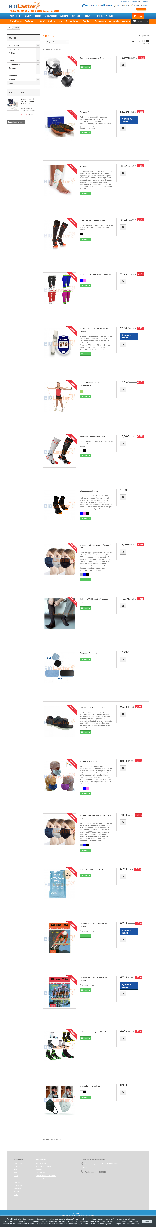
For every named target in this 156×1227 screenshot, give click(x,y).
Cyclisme (63, 16)
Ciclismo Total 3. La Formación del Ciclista (93, 979)
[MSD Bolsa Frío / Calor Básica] (59, 884)
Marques (126, 21)
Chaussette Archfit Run (89, 491)
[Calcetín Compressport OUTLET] (59, 1046)
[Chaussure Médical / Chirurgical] (59, 721)
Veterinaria (114, 21)
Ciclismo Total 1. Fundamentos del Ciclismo (93, 925)
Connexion (145, 1)
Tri (44, 42)
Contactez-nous (124, 1)
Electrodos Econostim (88, 653)
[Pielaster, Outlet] (59, 126)
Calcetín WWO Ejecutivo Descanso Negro (94, 600)
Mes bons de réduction (43, 1179)
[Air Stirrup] (59, 180)
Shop (140, 16)
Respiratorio (100, 21)
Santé (42, 21)
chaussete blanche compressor (92, 220)
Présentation (25, 16)
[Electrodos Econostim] (59, 667)
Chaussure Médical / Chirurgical (92, 707)
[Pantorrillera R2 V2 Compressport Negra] (59, 289)
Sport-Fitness (16, 21)
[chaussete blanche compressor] (59, 235)
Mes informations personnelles (46, 1176)
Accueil (13, 16)
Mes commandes (41, 1163)
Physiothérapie (73, 21)
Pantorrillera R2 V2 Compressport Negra (96, 274)
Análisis (51, 21)
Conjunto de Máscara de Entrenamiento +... (95, 59)
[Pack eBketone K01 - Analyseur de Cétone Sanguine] (59, 343)
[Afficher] (123, 65)
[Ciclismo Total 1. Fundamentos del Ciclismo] (59, 938)
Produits (109, 16)
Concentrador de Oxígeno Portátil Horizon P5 (27, 101)
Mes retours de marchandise (45, 1166)
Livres (60, 21)
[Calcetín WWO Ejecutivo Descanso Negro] (59, 613)
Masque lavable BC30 (88, 761)
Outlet (11, 83)
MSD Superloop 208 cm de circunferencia (90, 384)
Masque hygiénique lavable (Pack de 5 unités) (95, 546)
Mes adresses (40, 1173)
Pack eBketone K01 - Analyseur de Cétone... (94, 330)
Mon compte (41, 1159)
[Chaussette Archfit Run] (59, 505)
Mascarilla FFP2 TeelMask (90, 1086)
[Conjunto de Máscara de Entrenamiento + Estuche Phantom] (59, 72)
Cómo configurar (132, 1224)
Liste (147, 43)
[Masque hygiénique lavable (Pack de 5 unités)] (59, 559)
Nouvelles (90, 16)
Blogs (100, 16)
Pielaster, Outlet (86, 112)
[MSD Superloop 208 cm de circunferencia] (59, 397)
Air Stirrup (84, 166)
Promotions (16, 92)
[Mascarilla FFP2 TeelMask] (59, 1100)
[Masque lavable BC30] (59, 776)
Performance (77, 16)
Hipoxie (37, 16)
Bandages (87, 21)
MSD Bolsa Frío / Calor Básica (92, 869)
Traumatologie (50, 16)
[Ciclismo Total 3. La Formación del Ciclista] (59, 992)
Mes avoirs (39, 1169)
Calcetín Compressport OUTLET (93, 1032)
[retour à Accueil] (9, 27)
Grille (143, 43)
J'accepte (147, 1221)
